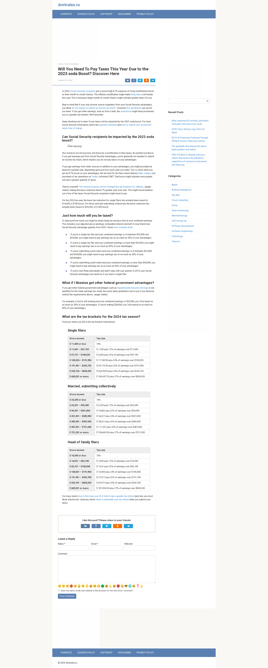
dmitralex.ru (69, 5)
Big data (176, 195)
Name (61, 544)
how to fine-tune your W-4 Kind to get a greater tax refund (106, 496)
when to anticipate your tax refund (112, 499)
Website (128, 544)
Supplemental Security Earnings (132, 288)
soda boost (126, 111)
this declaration (133, 108)
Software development (183, 226)
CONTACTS (66, 14)
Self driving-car (179, 220)
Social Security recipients (82, 91)
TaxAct (95, 176)
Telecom (176, 241)
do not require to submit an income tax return (93, 108)
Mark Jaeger (144, 173)
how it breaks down (123, 227)
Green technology (180, 210)
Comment (62, 553)
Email (94, 544)
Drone (175, 205)
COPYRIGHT (106, 14)
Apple (174, 184)
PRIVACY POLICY (145, 14)
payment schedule (108, 125)
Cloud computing (180, 200)
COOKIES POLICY (86, 14)
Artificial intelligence (182, 190)
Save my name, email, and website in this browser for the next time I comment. (97, 591)
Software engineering (182, 231)
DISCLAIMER (124, 14)
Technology (177, 236)
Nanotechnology (179, 215)
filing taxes (136, 94)
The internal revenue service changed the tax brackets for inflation (111, 186)
